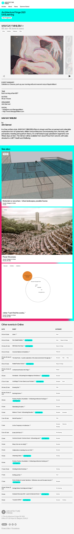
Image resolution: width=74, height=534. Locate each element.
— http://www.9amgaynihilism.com (13, 111)
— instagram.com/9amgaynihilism (12, 109)
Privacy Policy (6, 528)
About (10, 6)
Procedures (15, 528)
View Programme (6, 17)
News (16, 6)
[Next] (70, 76)
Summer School (24, 6)
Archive (4, 6)
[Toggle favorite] (23, 26)
